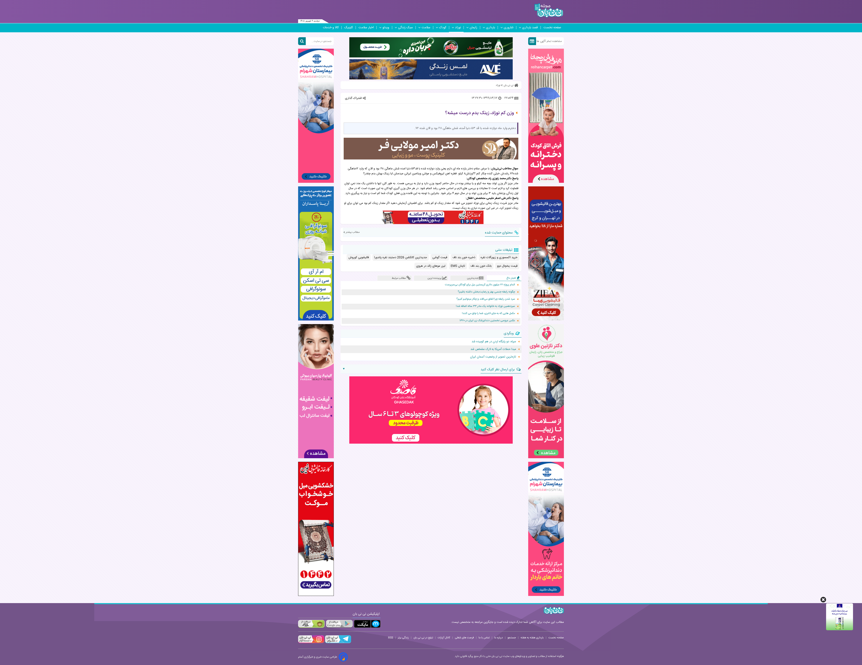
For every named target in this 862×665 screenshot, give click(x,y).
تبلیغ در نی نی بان (423, 637)
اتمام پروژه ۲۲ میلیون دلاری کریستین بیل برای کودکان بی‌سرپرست (480, 285)
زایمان (473, 27)
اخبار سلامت (366, 27)
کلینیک (348, 27)
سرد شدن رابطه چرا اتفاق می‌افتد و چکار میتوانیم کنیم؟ (485, 299)
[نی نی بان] (549, 10)
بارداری (490, 27)
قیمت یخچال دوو (507, 266)
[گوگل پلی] (339, 624)
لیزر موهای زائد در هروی (430, 266)
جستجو (512, 637)
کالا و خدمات (331, 27)
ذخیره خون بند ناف (464, 257)
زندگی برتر (403, 637)
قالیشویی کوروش (358, 257)
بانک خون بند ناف (481, 266)
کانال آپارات (444, 637)
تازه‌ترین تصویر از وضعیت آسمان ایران (493, 356)
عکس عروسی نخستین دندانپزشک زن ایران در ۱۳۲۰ (487, 320)
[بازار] (311, 624)
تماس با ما (484, 637)
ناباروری (508, 27)
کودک (442, 27)
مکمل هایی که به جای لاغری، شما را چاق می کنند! (488, 313)
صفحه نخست (552, 27)
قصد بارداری (530, 27)
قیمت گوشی (439, 257)
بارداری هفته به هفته (532, 637)
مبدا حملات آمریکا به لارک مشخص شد (493, 349)
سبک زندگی (405, 27)
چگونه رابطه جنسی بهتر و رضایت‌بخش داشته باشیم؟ (486, 292)
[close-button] (823, 600)
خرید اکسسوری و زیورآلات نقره (499, 257)
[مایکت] (367, 624)
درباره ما (498, 637)
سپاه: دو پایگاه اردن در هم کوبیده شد (494, 341)
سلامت (426, 27)
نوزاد (458, 27)
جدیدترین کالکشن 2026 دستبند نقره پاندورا (400, 257)
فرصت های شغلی (464, 637)
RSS (390, 637)
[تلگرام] (337, 642)
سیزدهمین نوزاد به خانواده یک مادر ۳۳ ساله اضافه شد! (485, 306)
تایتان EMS (458, 266)
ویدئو (386, 27)
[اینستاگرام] (311, 642)
